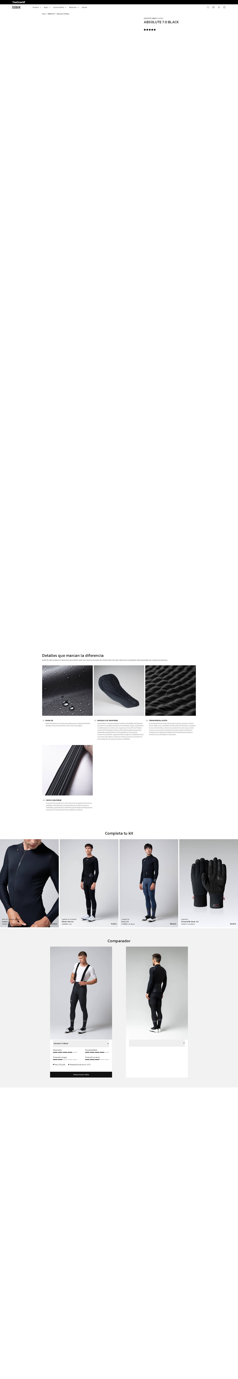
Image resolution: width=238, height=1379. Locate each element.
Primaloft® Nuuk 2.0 (189, 921)
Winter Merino (68, 921)
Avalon (5, 921)
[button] (150, 29)
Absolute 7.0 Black (63, 14)
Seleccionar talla (81, 1074)
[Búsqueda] (208, 7)
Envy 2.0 (125, 921)
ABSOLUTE (51, 14)
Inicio (44, 14)
